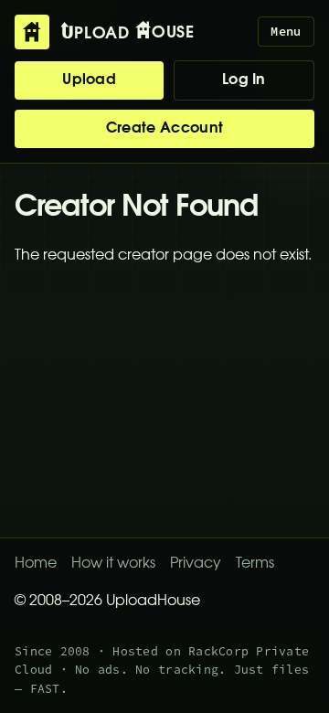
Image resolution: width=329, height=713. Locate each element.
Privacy (195, 564)
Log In (244, 80)
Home (36, 564)
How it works (113, 564)
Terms (255, 564)
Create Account (164, 129)
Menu (286, 31)
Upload (89, 80)
